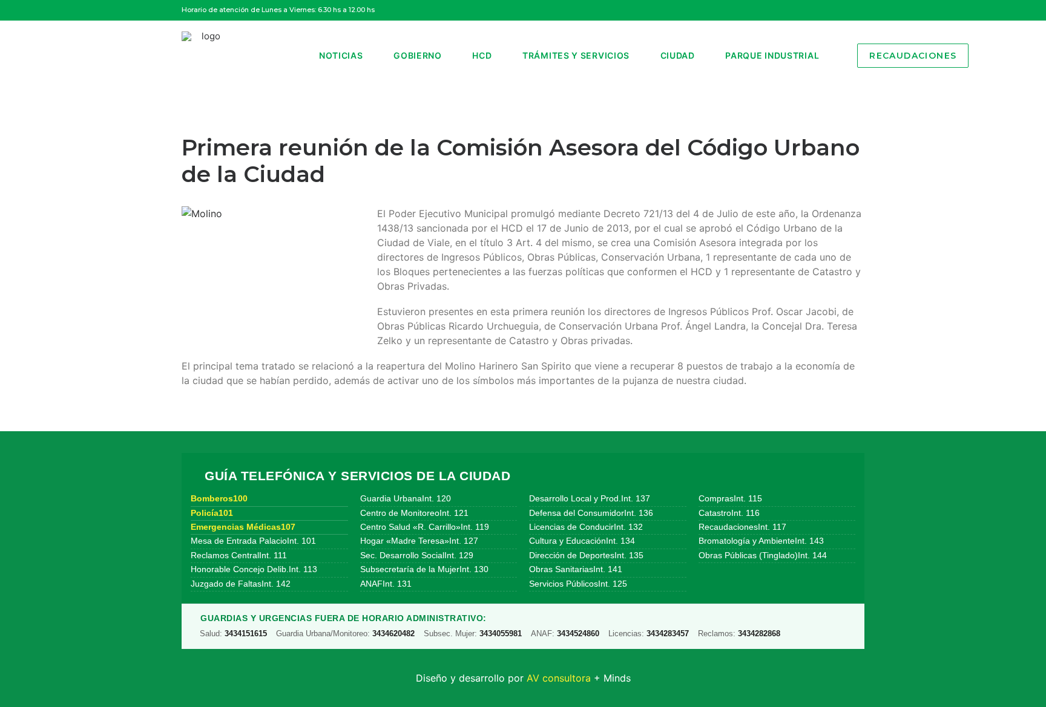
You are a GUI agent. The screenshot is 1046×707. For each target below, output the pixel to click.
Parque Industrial (772, 55)
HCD (482, 55)
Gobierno (417, 55)
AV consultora (559, 678)
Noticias (341, 55)
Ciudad (677, 55)
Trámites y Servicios (576, 55)
